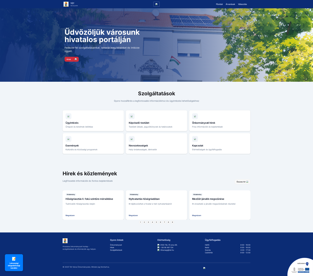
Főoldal (219, 4)
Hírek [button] (69, 59)
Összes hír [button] (241, 182)
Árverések (230, 4)
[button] (156, 4)
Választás (242, 4)
